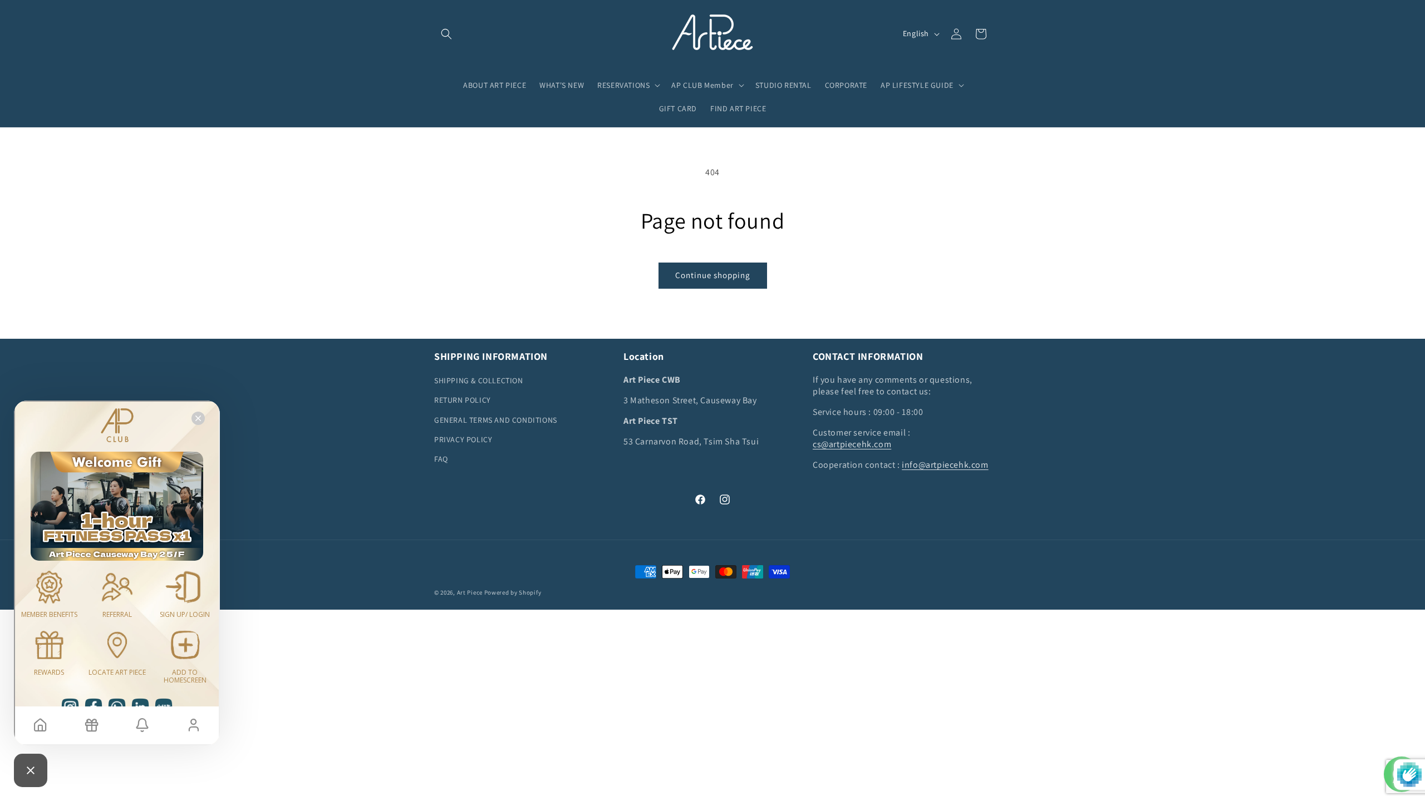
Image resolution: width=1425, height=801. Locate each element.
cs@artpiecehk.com (852, 444)
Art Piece (470, 592)
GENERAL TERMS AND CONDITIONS (495, 420)
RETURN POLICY (462, 400)
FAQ (441, 459)
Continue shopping (712, 275)
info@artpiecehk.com (945, 465)
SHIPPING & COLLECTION (478, 380)
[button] (446, 34)
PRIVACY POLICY (463, 439)
